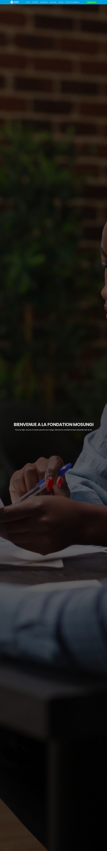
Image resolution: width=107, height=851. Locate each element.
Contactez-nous (91, 2)
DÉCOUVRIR (35, 2)
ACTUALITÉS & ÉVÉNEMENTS (72, 2)
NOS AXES (60, 2)
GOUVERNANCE (44, 2)
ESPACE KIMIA (53, 2)
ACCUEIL (28, 2)
